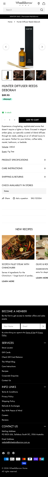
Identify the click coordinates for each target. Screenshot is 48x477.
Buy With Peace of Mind (12, 410)
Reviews (5, 419)
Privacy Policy (7, 396)
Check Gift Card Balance (12, 357)
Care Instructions (9, 366)
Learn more (8, 281)
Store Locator (7, 347)
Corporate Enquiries (10, 375)
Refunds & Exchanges (11, 405)
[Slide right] (42, 47)
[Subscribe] (43, 326)
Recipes (5, 371)
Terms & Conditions (10, 391)
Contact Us (6, 380)
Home (10, 22)
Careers (5, 415)
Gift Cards (6, 352)
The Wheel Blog (8, 361)
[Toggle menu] (4, 3)
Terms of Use (30, 332)
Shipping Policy (8, 401)
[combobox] (24, 9)
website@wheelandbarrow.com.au (16, 442)
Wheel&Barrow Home (18, 468)
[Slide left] (6, 47)
